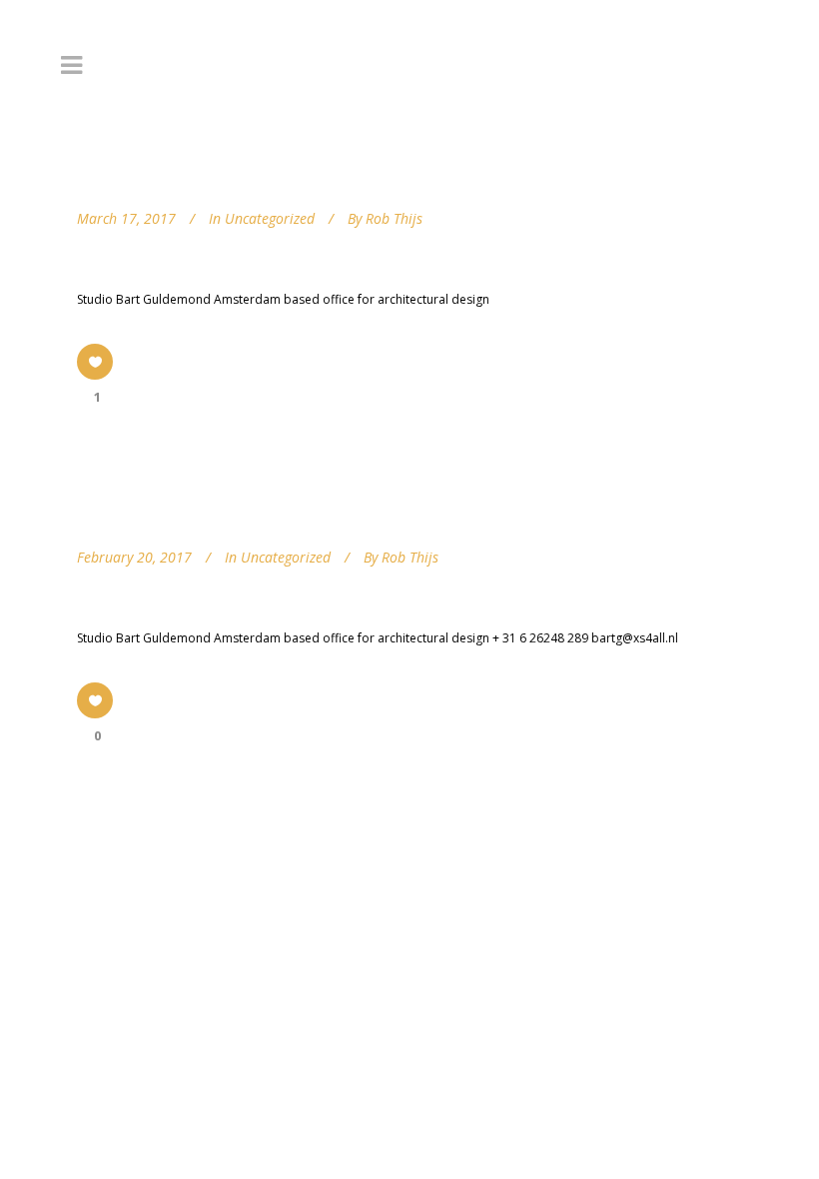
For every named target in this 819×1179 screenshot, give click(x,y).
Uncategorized (270, 218)
